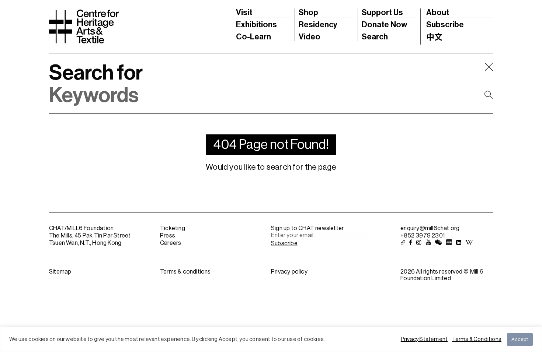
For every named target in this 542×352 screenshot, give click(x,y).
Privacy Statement (424, 339)
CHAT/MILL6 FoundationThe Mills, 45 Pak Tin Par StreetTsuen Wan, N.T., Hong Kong (90, 235)
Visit (244, 12)
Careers (170, 243)
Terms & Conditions (476, 339)
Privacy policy (289, 272)
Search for (96, 73)
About (437, 12)
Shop (308, 12)
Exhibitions (256, 25)
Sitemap (60, 272)
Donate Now (384, 25)
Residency (318, 25)
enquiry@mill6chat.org (429, 228)
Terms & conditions (185, 272)
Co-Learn (253, 37)
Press (167, 236)
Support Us (382, 12)
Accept (519, 339)
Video (309, 37)
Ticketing (172, 228)
